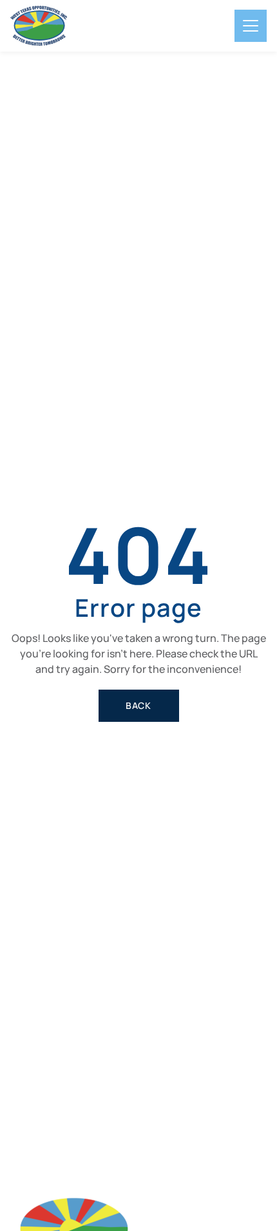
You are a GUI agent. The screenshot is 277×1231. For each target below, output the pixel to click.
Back (138, 705)
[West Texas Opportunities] (38, 26)
